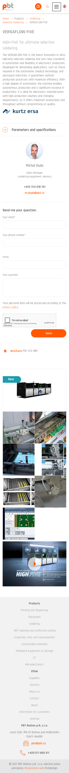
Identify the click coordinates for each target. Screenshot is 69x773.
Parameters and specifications (34, 129)
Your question (10, 275)
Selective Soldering (13, 22)
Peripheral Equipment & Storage (34, 651)
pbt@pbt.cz (38, 743)
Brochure (16, 351)
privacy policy (10, 307)
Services (34, 685)
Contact (34, 698)
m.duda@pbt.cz (34, 193)
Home (6, 18)
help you (38, 6)
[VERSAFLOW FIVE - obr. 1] (18, 428)
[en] (64, 6)
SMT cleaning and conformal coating (35, 631)
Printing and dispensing (34, 610)
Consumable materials (34, 644)
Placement (34, 617)
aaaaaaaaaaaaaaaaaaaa (47, 6)
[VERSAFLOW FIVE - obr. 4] (50, 460)
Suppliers (34, 678)
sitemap (34, 719)
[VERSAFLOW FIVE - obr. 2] (50, 428)
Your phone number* (14, 235)
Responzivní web (34, 768)
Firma (6, 257)
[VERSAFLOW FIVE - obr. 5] (18, 492)
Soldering (35, 18)
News (34, 705)
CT (34, 658)
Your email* (9, 217)
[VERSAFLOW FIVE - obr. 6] (50, 492)
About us (34, 692)
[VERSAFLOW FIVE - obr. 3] (18, 460)
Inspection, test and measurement (34, 637)
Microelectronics (34, 664)
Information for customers (34, 712)
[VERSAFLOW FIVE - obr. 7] (18, 524)
